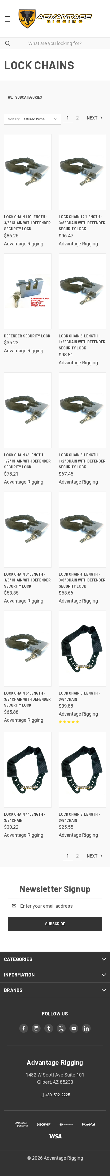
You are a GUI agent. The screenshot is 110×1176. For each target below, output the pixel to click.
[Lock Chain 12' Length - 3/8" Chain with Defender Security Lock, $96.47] (82, 172)
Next (93, 118)
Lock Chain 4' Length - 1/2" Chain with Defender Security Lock (27, 461)
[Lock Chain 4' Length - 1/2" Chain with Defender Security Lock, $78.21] (27, 410)
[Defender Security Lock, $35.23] (27, 291)
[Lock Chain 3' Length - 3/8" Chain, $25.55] (82, 770)
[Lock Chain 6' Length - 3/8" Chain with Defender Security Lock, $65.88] (27, 648)
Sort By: (14, 119)
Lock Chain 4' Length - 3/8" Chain (24, 817)
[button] (55, 97)
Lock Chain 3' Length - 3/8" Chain (79, 817)
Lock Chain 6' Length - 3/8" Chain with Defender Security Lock (27, 699)
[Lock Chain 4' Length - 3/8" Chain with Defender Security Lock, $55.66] (82, 530)
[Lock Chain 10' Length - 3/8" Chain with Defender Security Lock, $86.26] (27, 172)
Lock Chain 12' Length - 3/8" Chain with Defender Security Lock (82, 222)
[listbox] (40, 119)
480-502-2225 (57, 1095)
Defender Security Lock (27, 336)
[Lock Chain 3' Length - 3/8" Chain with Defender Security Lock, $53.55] (27, 530)
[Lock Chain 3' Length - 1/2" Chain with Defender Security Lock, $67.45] (82, 410)
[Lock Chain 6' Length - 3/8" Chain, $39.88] (82, 648)
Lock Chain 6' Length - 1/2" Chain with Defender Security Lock (82, 342)
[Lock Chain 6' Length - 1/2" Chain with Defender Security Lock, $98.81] (82, 291)
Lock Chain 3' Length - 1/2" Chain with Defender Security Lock (82, 461)
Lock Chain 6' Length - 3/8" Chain (79, 696)
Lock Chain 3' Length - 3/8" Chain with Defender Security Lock (27, 580)
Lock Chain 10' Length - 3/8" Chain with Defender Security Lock (27, 222)
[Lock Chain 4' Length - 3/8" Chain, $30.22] (27, 770)
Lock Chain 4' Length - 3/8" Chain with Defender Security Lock (82, 580)
